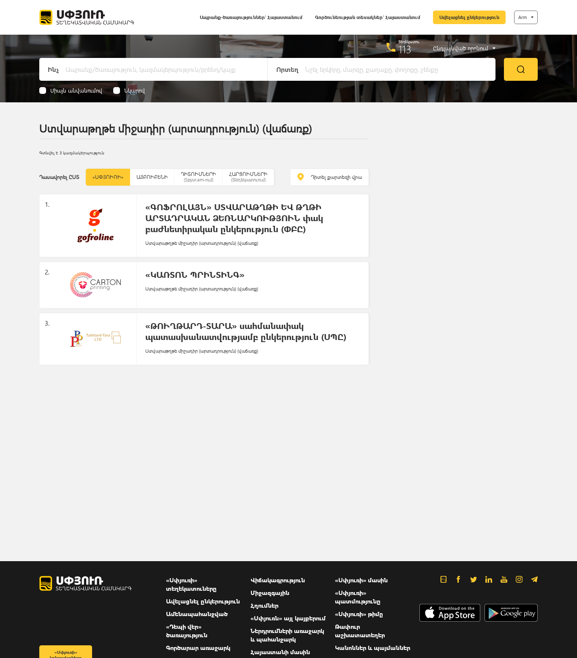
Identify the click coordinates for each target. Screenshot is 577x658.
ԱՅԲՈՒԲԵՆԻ (152, 177)
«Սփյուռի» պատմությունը (358, 597)
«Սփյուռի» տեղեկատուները (191, 584)
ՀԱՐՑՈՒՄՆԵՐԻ (248, 176)
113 (404, 49)
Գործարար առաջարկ (198, 648)
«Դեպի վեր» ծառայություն (186, 630)
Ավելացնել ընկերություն (469, 17)
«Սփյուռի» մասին (361, 580)
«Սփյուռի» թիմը (359, 614)
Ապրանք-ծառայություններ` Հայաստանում (251, 17)
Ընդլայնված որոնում (460, 48)
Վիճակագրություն (277, 580)
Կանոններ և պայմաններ (372, 648)
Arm (522, 17)
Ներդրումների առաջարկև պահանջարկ (287, 635)
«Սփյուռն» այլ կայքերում (288, 618)
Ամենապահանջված (197, 614)
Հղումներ (264, 605)
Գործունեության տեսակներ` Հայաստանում (367, 17)
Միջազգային (269, 593)
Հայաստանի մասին (280, 652)
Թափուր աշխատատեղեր (360, 630)
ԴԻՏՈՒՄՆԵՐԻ (198, 176)
